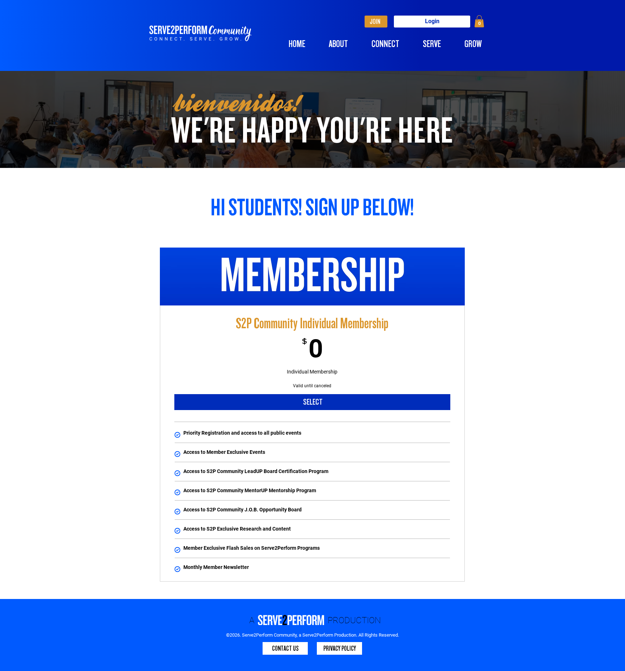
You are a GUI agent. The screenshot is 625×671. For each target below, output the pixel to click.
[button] (479, 21)
